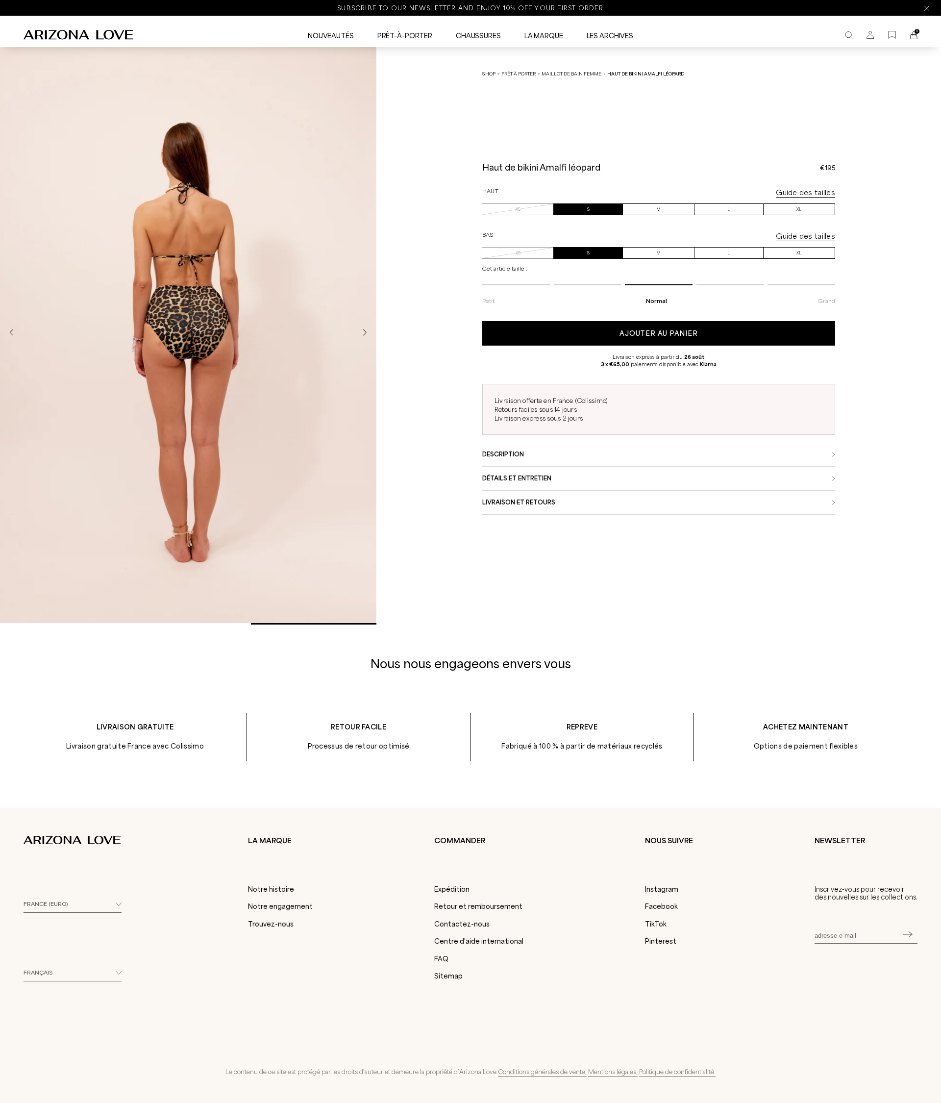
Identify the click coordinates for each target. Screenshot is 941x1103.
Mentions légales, (613, 1072)
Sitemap (448, 976)
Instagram (661, 889)
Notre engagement (280, 906)
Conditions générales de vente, (542, 1072)
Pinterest (660, 941)
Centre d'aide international (478, 941)
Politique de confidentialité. (677, 1072)
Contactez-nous (462, 924)
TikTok (656, 924)
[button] (365, 332)
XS (518, 209)
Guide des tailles (805, 192)
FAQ (441, 958)
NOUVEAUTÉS (331, 35)
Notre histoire (271, 889)
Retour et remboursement (478, 906)
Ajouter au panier (658, 333)
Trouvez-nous (271, 924)
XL (798, 209)
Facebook (661, 906)
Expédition (452, 889)
